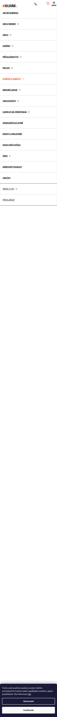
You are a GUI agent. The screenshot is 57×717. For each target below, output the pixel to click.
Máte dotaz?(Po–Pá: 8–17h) (36, 4)
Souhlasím (28, 710)
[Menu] (54, 4)
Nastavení (28, 701)
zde (29, 694)
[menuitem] (28, 13)
